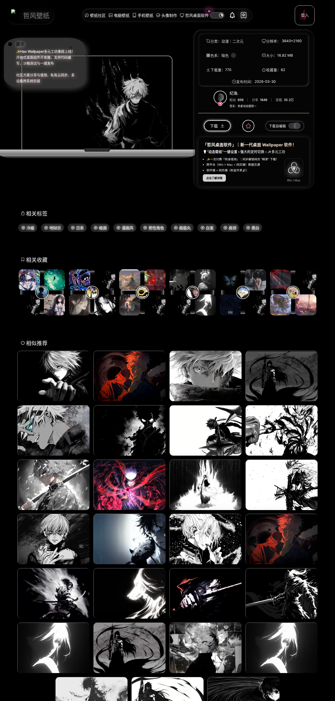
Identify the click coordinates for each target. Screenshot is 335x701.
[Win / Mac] (293, 168)
